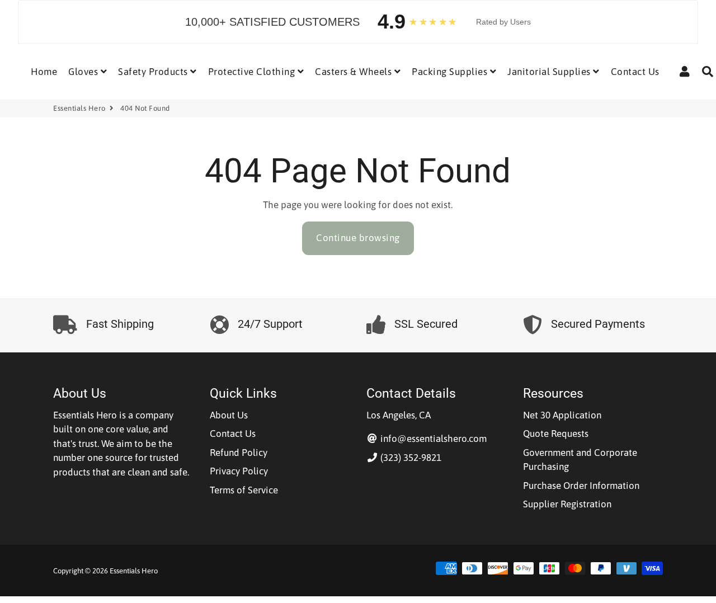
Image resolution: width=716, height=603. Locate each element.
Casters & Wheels (354, 71)
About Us (229, 415)
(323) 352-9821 (409, 457)
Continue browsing (358, 237)
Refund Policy (238, 452)
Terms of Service (244, 490)
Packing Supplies (451, 71)
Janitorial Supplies (550, 71)
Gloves (84, 71)
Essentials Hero (79, 108)
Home (44, 71)
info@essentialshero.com (432, 438)
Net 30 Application (562, 415)
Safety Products (154, 71)
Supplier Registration (567, 504)
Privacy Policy (239, 471)
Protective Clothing (253, 71)
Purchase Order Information (581, 485)
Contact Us (635, 71)
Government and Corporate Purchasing (580, 460)
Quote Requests (555, 433)
